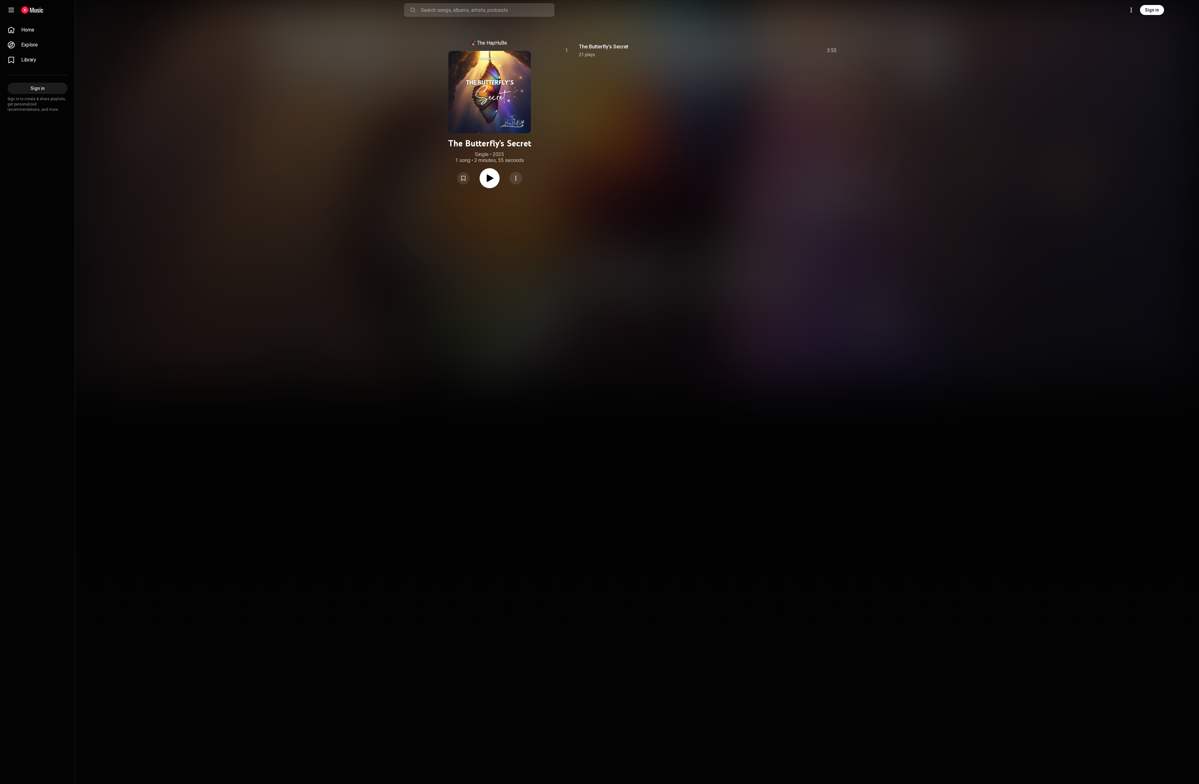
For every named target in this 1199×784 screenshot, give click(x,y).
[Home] (32, 10)
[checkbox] (832, 50)
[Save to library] (463, 178)
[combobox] (487, 10)
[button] (463, 178)
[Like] (784, 50)
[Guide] (11, 10)
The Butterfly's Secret (603, 47)
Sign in (1152, 9)
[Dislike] (796, 50)
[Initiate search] (413, 10)
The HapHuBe (492, 43)
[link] (37, 29)
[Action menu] (516, 178)
